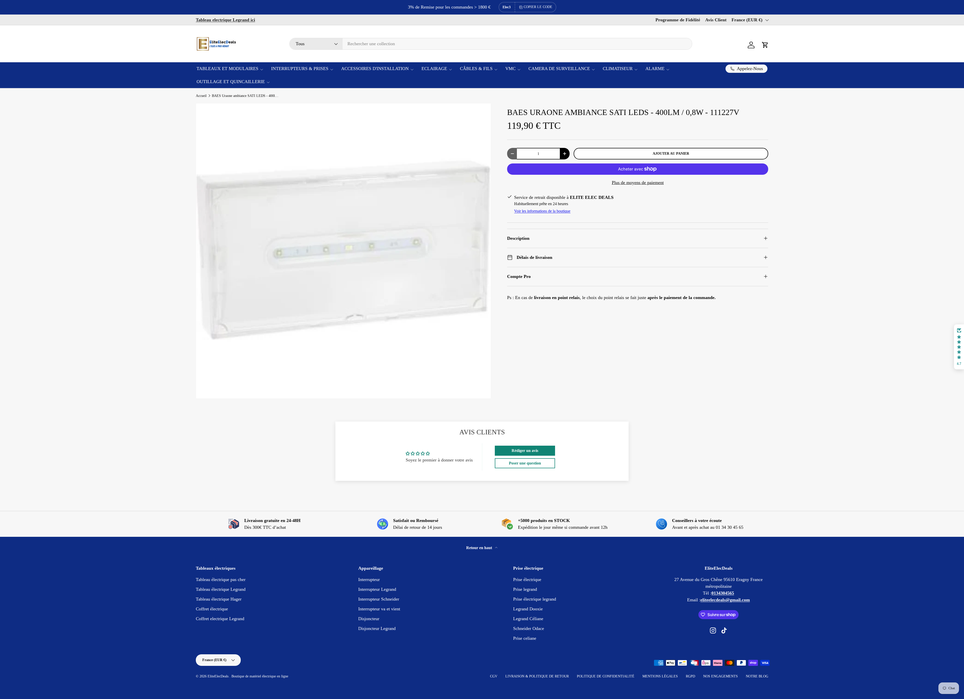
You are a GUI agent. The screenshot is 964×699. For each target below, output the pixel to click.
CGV (493, 676)
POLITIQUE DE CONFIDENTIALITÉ (605, 676)
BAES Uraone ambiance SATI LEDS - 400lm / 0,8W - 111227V (246, 96)
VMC (510, 68)
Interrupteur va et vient (379, 608)
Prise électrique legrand (534, 599)
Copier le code (538, 7)
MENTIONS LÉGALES (660, 676)
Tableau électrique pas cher (221, 579)
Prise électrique (527, 579)
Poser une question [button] (525, 463)
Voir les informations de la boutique (542, 211)
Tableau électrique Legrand (221, 589)
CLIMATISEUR (618, 68)
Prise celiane (524, 638)
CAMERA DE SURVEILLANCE (559, 68)
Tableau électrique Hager (219, 599)
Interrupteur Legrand (377, 589)
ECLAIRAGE (434, 68)
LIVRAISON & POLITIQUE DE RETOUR (537, 676)
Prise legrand (525, 589)
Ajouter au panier (671, 153)
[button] (765, 44)
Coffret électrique (212, 608)
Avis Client (716, 19)
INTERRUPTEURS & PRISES (299, 68)
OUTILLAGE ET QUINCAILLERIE (231, 81)
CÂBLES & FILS (476, 68)
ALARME (655, 68)
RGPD (690, 676)
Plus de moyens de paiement (638, 182)
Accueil (201, 96)
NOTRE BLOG (757, 676)
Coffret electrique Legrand (220, 618)
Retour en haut (479, 548)
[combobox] (491, 43)
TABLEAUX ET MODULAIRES (227, 68)
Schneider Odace (528, 628)
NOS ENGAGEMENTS (720, 676)
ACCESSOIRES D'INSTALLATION (375, 68)
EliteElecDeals (218, 676)
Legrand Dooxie (528, 608)
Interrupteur (369, 579)
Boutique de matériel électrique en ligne (259, 676)
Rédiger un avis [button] (525, 450)
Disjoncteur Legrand (377, 628)
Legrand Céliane (528, 618)
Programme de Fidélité (677, 19)
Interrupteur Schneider (378, 599)
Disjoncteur (368, 618)
